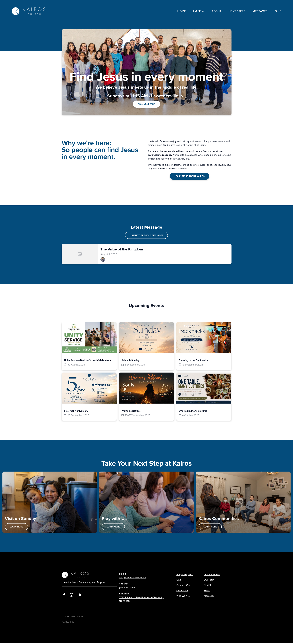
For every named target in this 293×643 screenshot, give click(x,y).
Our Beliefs (182, 590)
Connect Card (183, 585)
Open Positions (212, 574)
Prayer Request (184, 574)
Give (178, 579)
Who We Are (183, 595)
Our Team (209, 579)
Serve (207, 590)
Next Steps (209, 585)
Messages (209, 595)
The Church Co (68, 622)
